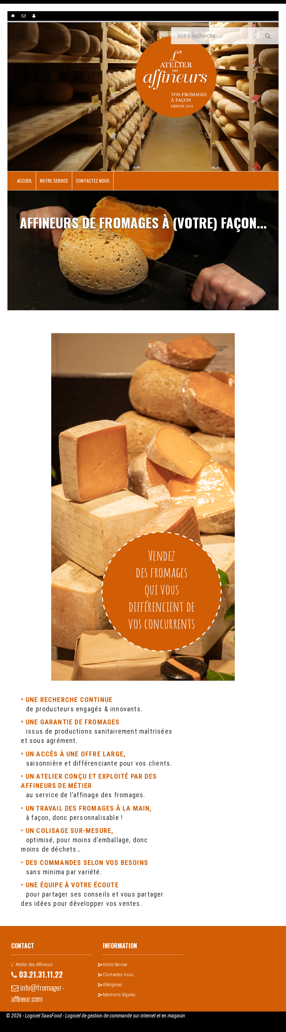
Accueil (24, 180)
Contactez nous (92, 180)
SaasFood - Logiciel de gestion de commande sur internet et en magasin (113, 1016)
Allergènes (112, 984)
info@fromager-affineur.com (37, 993)
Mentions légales (119, 994)
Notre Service (54, 180)
